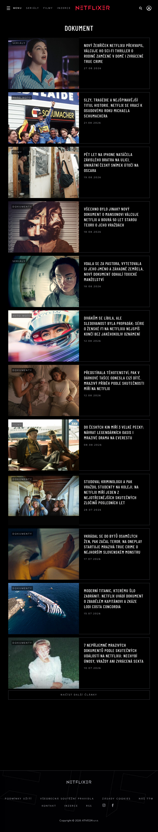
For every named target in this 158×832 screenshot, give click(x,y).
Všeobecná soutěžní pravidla (67, 798)
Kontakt (49, 806)
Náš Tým (146, 798)
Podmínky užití (18, 798)
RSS (89, 806)
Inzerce (71, 806)
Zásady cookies (116, 798)
